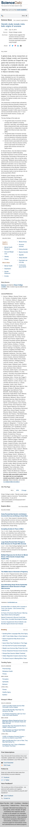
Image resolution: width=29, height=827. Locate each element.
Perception (5, 679)
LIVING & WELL (4, 687)
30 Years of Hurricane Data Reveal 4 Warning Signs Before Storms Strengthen (14, 614)
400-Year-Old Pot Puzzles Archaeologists (14, 645)
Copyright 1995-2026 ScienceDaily (13, 808)
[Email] (21, 46)
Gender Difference (7, 272)
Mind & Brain (6, 262)
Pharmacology (6, 668)
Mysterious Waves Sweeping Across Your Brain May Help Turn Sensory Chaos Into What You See (14, 721)
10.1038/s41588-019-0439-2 (11, 482)
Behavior (5, 684)
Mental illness (23, 242)
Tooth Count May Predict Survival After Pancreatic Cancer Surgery (13, 706)
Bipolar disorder (23, 252)
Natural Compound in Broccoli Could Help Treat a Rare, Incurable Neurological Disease (14, 618)
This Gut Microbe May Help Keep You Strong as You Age (13, 710)
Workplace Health (7, 671)
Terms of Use (24, 805)
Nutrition (4, 695)
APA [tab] (17, 490)
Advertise (25, 803)
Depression (7, 269)
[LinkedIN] (18, 46)
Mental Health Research (8, 248)
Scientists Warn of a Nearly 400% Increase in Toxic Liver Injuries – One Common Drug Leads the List (14, 608)
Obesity (6, 256)
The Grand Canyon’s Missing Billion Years (14, 658)
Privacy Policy (5, 805)
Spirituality (5, 682)
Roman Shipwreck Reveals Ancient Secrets (14, 651)
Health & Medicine (5, 243)
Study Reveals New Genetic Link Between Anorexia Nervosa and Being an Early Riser (14, 515)
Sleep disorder (23, 258)
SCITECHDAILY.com (12, 602)
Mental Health (8, 266)
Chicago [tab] (24, 490)
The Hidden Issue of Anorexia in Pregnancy (14, 572)
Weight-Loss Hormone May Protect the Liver (15, 648)
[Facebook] (10, 46)
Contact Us (7, 798)
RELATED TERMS (21, 238)
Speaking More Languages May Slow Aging (15, 633)
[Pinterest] (15, 46)
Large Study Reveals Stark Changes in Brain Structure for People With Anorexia (13, 543)
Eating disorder (23, 249)
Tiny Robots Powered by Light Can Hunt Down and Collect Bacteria (13, 714)
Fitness (6, 259)
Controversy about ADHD (22, 266)
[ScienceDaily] (11, 3)
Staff (11, 803)
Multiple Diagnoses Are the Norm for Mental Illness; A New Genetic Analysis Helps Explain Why (14, 557)
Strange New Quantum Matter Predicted (13, 653)
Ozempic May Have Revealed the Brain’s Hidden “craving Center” (14, 726)
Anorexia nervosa (21, 245)
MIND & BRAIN (4, 676)
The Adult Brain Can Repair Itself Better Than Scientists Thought (13, 730)
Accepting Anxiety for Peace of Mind (12, 529)
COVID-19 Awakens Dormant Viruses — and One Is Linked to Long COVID (13, 737)
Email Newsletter (8, 763)
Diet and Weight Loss (9, 253)
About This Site (4, 803)
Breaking (4, 630)
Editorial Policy (15, 805)
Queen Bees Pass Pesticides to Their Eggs (14, 643)
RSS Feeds (7, 765)
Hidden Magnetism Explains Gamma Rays (14, 656)
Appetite (21, 255)
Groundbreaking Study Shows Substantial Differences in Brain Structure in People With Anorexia (14, 586)
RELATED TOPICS (6, 238)
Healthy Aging (6, 692)
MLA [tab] (12, 490)
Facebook (6, 777)
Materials (3, 285)
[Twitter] (13, 46)
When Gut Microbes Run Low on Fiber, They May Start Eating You (15, 741)
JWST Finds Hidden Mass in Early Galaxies (14, 636)
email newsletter (22, 10)
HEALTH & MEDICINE (6, 666)
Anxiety (6, 276)
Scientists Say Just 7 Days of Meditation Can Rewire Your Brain (13, 745)
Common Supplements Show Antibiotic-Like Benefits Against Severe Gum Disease (13, 623)
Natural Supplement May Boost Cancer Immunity (13, 639)
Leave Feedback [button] (8, 796)
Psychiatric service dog (23, 261)
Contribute (18, 803)
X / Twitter (6, 780)
